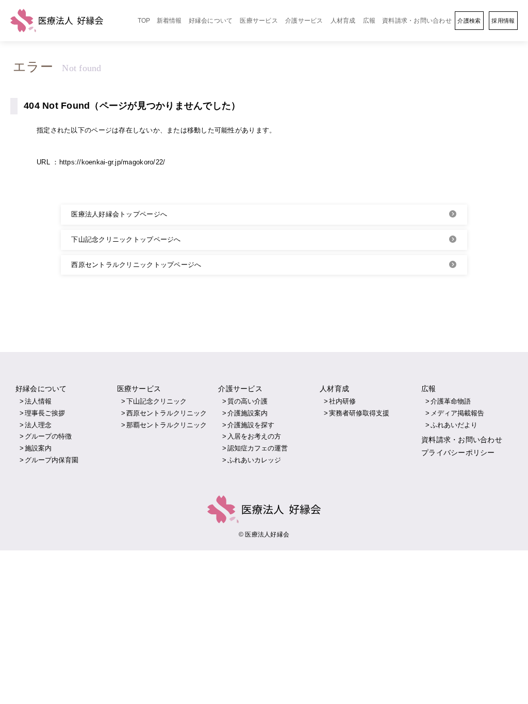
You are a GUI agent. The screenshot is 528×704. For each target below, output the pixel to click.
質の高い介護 (247, 401)
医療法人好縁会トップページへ (119, 214)
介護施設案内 (247, 413)
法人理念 (38, 425)
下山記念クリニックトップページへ (125, 239)
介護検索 (469, 21)
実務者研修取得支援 (359, 413)
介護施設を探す (250, 425)
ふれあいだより (454, 425)
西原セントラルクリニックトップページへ (136, 265)
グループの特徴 (48, 436)
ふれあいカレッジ (254, 460)
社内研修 (342, 401)
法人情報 (38, 401)
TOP (144, 20)
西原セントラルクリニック (166, 413)
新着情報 (169, 20)
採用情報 (503, 21)
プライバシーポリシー (458, 452)
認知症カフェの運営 (257, 448)
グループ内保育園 (51, 460)
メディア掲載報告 (457, 413)
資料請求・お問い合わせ (417, 20)
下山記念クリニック (156, 401)
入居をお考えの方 (254, 436)
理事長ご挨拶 (45, 413)
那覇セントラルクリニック (166, 425)
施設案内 (38, 448)
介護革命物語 (451, 401)
